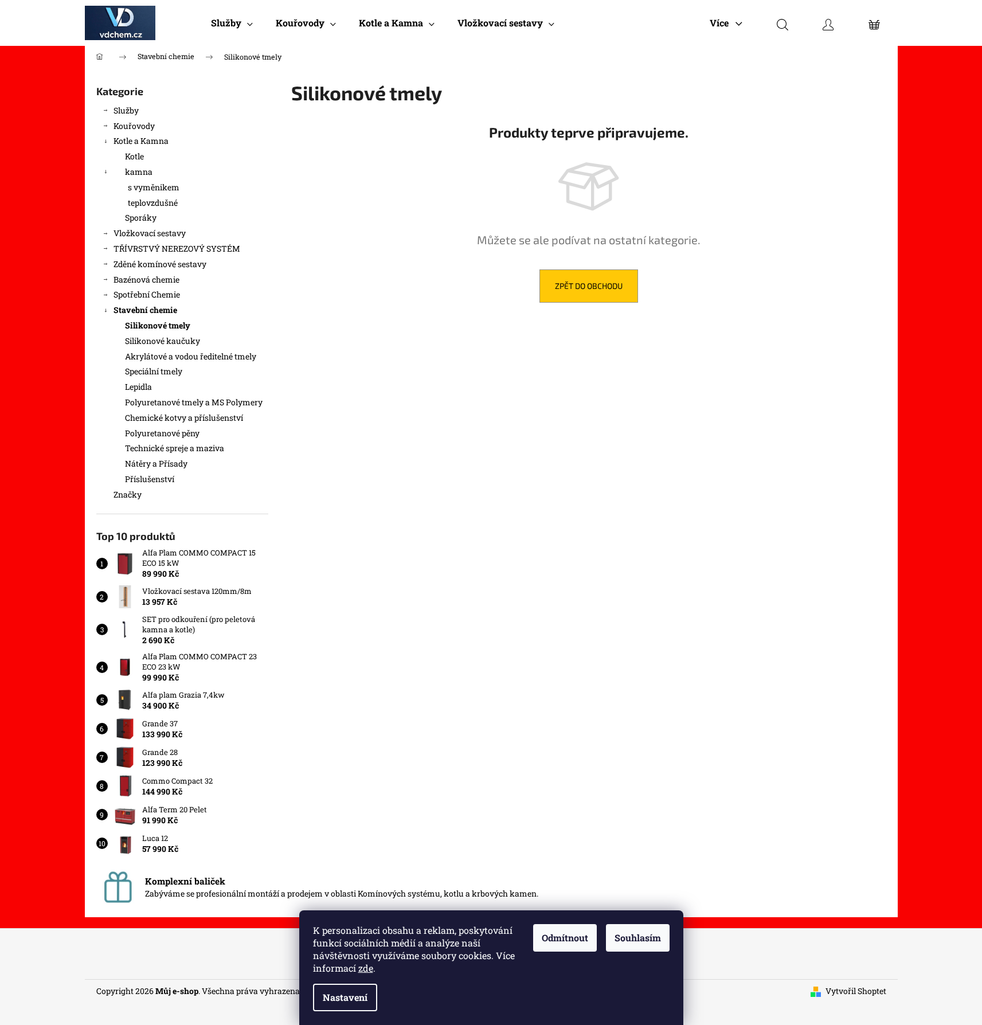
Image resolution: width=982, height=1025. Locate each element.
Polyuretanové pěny (162, 433)
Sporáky (141, 217)
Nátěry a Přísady (156, 463)
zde (365, 968)
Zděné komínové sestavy (160, 264)
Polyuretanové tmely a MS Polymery (194, 402)
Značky (128, 494)
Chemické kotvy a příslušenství (184, 417)
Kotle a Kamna (141, 140)
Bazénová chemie (146, 279)
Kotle (134, 156)
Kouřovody (134, 125)
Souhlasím (638, 938)
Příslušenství (149, 479)
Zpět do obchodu (589, 286)
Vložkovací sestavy (150, 233)
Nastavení (345, 997)
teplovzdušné (153, 202)
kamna (138, 171)
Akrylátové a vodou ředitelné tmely (190, 356)
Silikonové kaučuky (162, 340)
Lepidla (138, 386)
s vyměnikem (153, 187)
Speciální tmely (153, 371)
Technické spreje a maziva (174, 448)
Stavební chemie (145, 309)
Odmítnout (565, 938)
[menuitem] (231, 23)
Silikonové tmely (157, 325)
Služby (126, 110)
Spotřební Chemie (147, 294)
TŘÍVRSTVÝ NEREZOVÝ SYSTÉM (177, 248)
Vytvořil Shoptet (855, 990)
